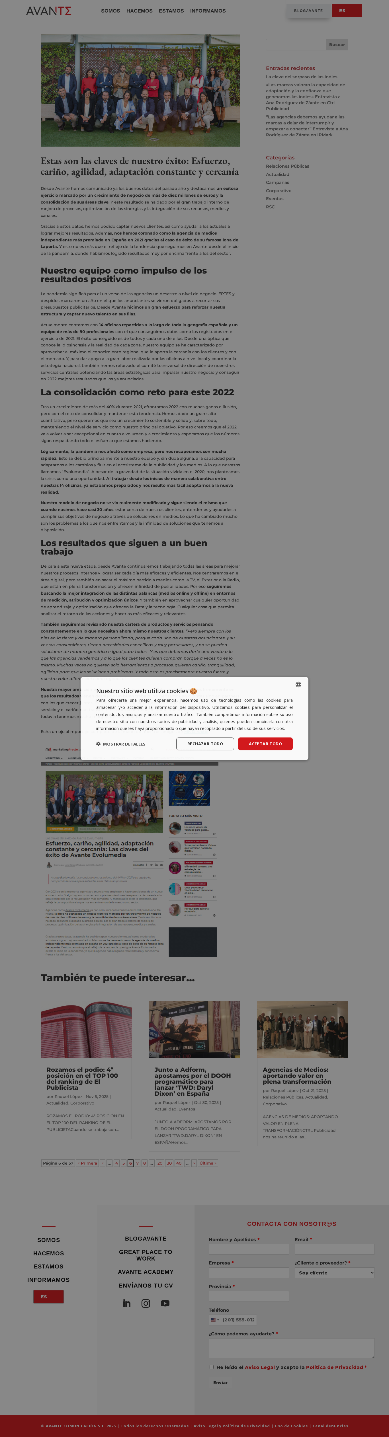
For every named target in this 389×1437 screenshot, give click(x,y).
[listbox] (298, 684)
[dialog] (194, 718)
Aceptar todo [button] (265, 743)
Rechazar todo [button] (205, 743)
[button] (121, 743)
